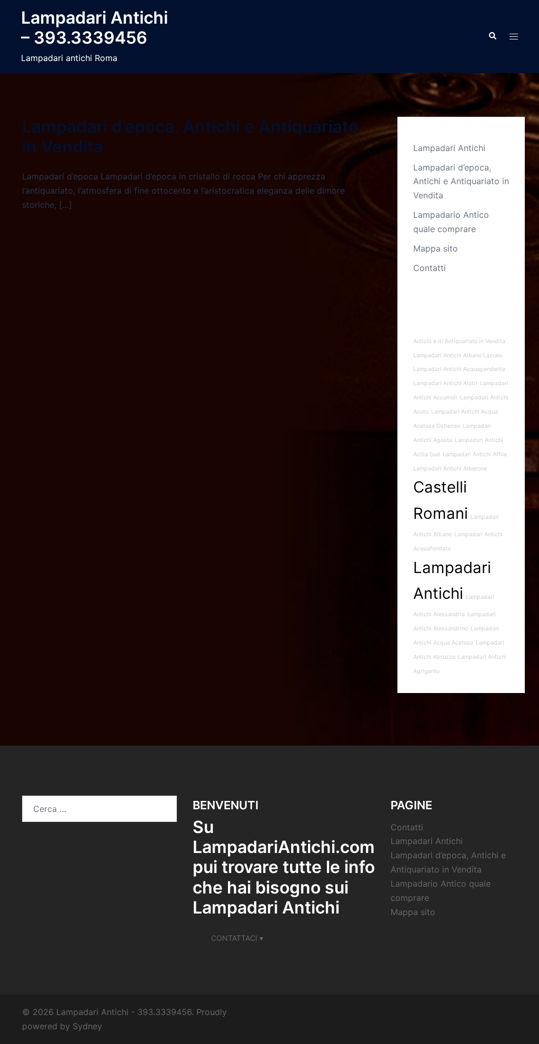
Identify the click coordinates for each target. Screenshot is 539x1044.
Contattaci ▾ (237, 937)
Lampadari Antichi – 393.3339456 (94, 27)
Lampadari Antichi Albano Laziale (457, 355)
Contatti (429, 268)
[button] (492, 36)
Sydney (87, 1026)
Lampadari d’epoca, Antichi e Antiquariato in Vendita (190, 136)
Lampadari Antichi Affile (475, 454)
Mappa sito (435, 248)
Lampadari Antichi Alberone (450, 468)
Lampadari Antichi (449, 148)
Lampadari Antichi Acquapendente (459, 369)
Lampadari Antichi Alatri (445, 383)
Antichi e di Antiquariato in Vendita (459, 341)
